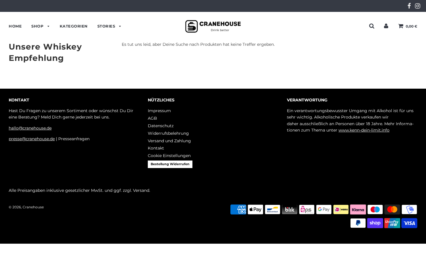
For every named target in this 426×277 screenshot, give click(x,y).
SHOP (38, 26)
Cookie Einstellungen (169, 155)
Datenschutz (161, 125)
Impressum (159, 110)
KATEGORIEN (74, 26)
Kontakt (156, 148)
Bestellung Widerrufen (170, 164)
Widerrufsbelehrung (168, 133)
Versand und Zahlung (169, 140)
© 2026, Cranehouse (26, 207)
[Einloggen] (386, 25)
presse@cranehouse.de (32, 138)
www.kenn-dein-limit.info (363, 130)
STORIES (106, 26)
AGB (152, 118)
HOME (15, 26)
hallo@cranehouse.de (30, 128)
